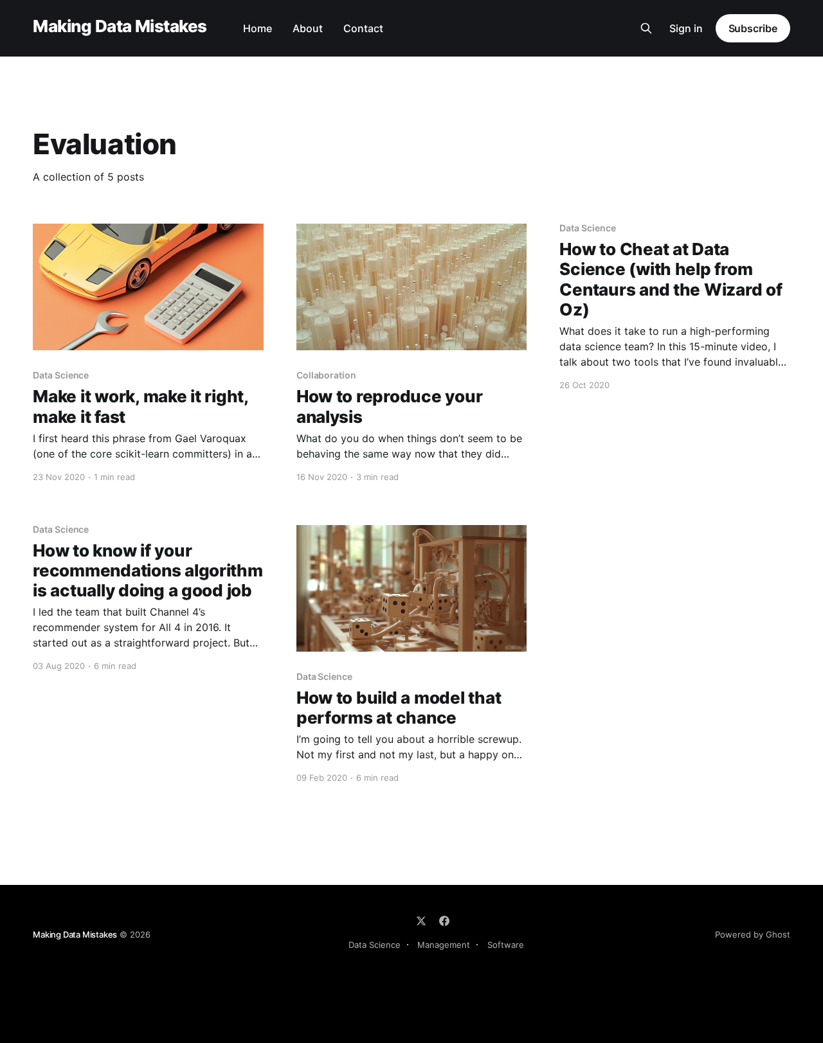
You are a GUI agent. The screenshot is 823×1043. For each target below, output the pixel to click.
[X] (421, 921)
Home (257, 28)
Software (505, 945)
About (308, 28)
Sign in (686, 28)
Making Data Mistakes (120, 26)
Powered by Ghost (752, 934)
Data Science (374, 945)
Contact (363, 28)
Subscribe (752, 28)
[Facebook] (444, 921)
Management (443, 945)
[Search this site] (646, 28)
